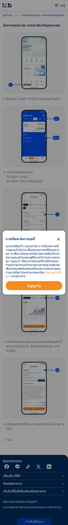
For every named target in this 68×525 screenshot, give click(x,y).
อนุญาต (34, 285)
